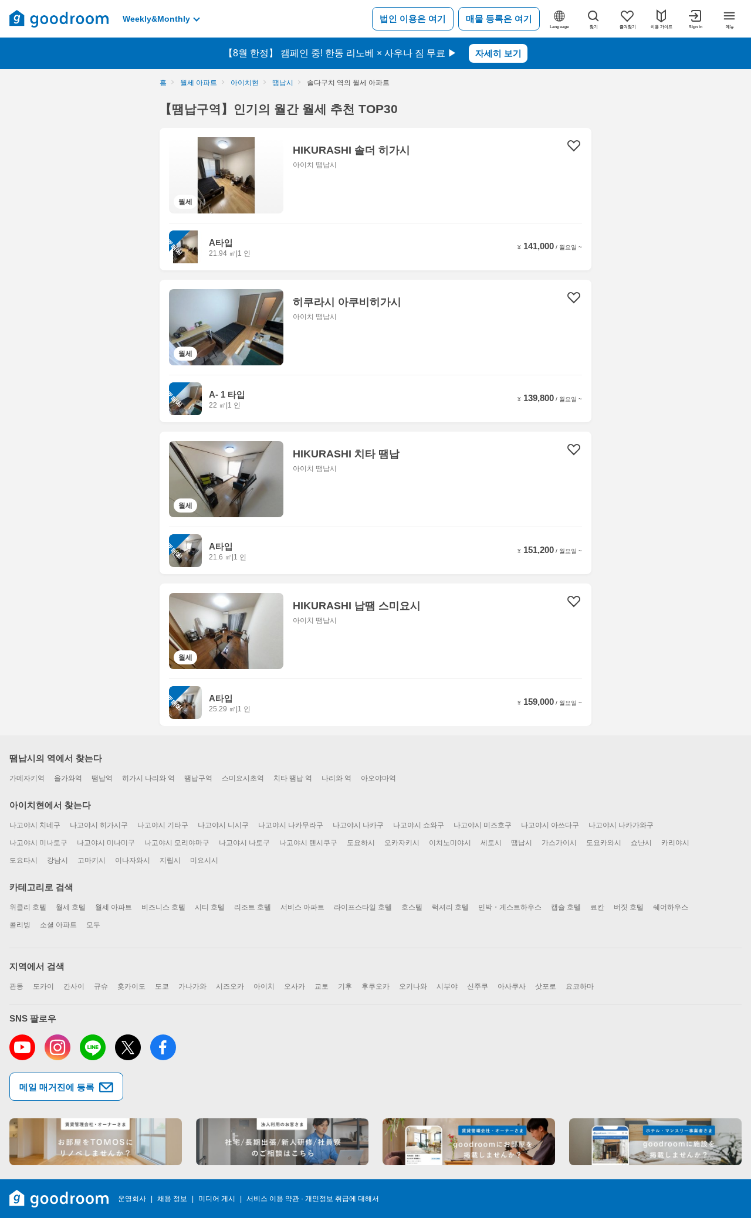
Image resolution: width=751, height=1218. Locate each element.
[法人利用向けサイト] (282, 1141)
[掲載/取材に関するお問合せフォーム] (655, 1141)
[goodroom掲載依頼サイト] (469, 1141)
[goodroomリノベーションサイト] (95, 1141)
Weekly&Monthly (156, 18)
